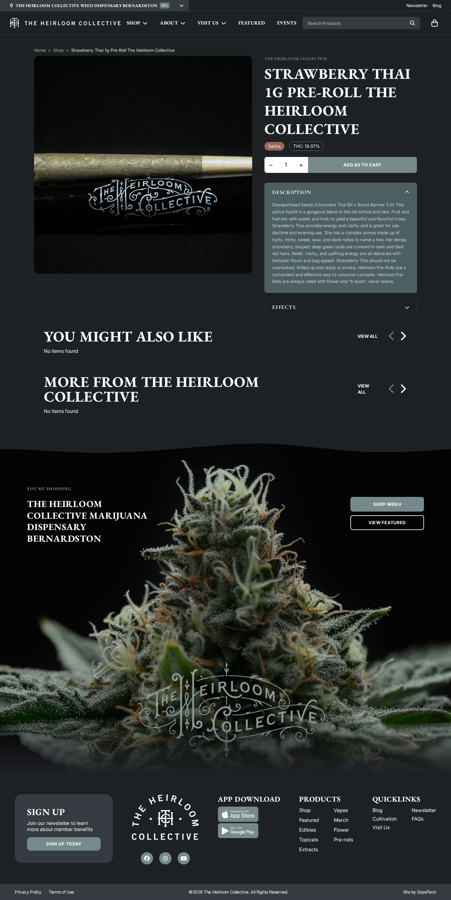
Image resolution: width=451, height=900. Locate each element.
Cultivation (384, 819)
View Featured (387, 522)
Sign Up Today (64, 843)
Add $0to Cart (362, 164)
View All (367, 336)
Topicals (308, 840)
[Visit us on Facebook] (147, 858)
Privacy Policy (28, 891)
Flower (341, 830)
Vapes (341, 810)
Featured (309, 820)
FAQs (417, 819)
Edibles (307, 830)
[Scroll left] (391, 336)
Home (40, 50)
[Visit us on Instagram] (165, 858)
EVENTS (286, 23)
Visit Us (381, 827)
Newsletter (424, 810)
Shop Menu (387, 504)
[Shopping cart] (434, 23)
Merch (341, 820)
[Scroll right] (403, 336)
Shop (58, 50)
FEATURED (251, 23)
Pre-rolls (343, 840)
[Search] (412, 23)
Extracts (308, 849)
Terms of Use (61, 891)
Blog (377, 810)
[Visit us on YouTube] (184, 858)
